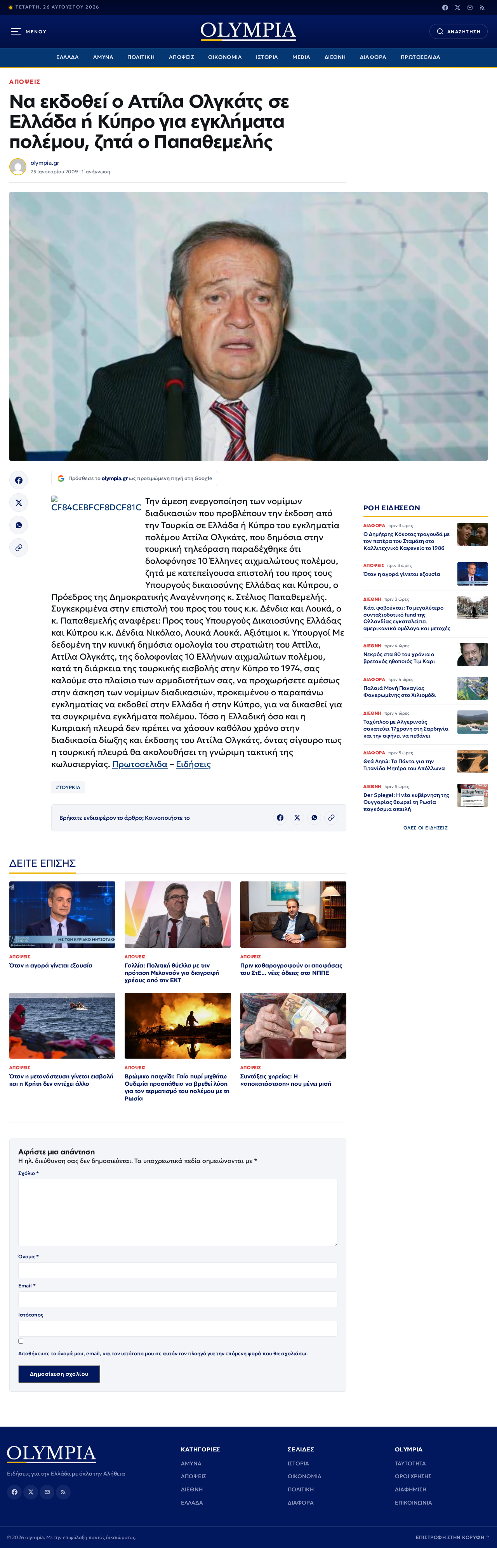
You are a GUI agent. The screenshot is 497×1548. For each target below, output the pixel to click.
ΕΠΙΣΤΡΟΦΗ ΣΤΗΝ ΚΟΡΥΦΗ (453, 1537)
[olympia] (248, 31)
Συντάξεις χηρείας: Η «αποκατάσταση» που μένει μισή (285, 1080)
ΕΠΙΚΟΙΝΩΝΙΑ (413, 1502)
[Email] (469, 7)
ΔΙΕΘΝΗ (335, 57)
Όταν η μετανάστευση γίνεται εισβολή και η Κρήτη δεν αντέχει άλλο (61, 1080)
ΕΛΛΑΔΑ (67, 57)
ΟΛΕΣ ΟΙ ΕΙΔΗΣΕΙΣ (425, 828)
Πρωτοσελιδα (140, 764)
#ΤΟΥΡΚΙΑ (68, 787)
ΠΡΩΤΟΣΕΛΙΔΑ (421, 57)
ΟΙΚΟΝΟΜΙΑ (225, 57)
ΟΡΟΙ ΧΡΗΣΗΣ (413, 1476)
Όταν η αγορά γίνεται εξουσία (50, 965)
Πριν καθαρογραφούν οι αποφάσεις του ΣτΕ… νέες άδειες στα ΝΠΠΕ (291, 969)
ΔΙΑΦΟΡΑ (373, 57)
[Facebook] (445, 7)
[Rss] (482, 7)
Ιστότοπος (30, 1314)
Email (27, 1285)
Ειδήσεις (193, 764)
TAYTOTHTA (410, 1463)
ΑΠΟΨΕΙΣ (182, 57)
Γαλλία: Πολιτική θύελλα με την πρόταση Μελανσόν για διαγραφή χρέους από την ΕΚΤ (172, 973)
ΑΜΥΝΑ (103, 57)
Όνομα (28, 1256)
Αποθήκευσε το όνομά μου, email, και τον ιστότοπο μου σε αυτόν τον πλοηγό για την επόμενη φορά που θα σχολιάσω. (163, 1353)
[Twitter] (457, 7)
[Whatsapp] (18, 525)
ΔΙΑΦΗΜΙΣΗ (410, 1489)
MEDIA (301, 57)
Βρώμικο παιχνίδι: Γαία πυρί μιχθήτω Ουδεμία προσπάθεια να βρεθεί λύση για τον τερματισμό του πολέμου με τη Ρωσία (177, 1087)
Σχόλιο (28, 1173)
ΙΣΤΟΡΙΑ (267, 57)
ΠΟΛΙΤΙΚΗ (141, 57)
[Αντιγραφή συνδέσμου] (18, 547)
